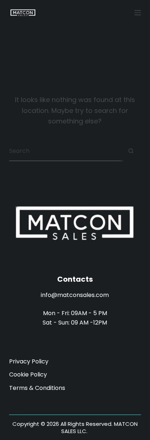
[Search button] (131, 151)
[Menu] (137, 12)
